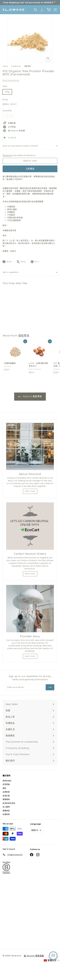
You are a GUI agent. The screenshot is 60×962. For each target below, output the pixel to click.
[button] (51, 960)
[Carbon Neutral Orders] (30, 526)
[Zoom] (48, 58)
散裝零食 (27, 66)
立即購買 (30, 168)
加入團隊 (6, 807)
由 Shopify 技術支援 (34, 955)
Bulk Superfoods (11, 80)
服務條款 (6, 811)
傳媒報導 (6, 799)
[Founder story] (30, 608)
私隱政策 (6, 814)
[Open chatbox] (53, 955)
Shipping (7, 155)
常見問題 (6, 784)
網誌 (4, 788)
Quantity (7, 110)
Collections (16, 66)
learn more (30, 491)
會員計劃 (6, 796)
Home (5, 66)
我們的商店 (7, 781)
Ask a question (11, 272)
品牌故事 (6, 792)
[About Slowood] (30, 446)
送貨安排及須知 (9, 803)
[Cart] (48, 9)
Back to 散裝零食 (32, 396)
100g (7, 91)
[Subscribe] (50, 687)
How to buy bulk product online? (20, 145)
